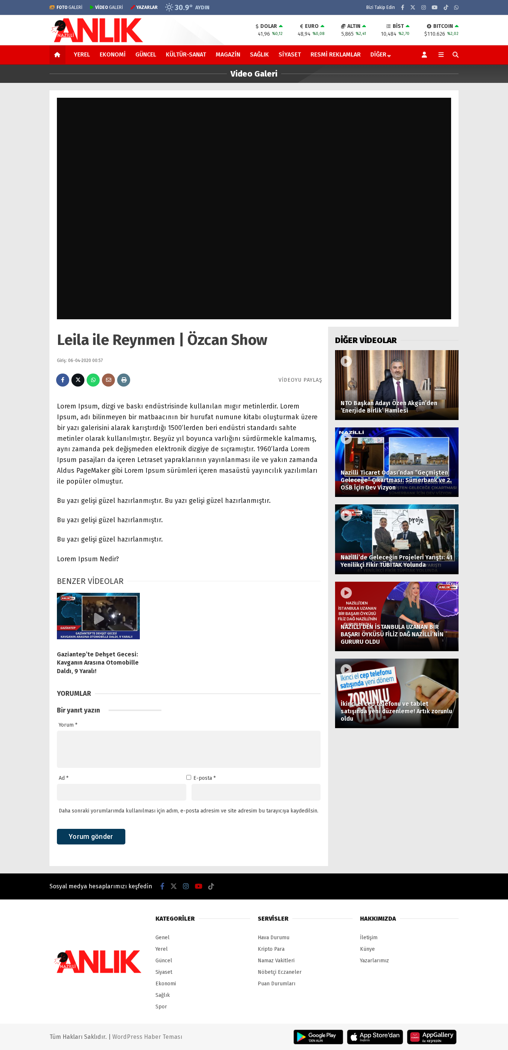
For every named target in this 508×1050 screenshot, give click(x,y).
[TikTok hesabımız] (446, 7)
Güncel (145, 54)
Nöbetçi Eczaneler (280, 972)
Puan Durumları (276, 983)
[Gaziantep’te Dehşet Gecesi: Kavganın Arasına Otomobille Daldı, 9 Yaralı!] (98, 619)
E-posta (204, 778)
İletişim (368, 937)
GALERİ (70, 7)
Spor (161, 1007)
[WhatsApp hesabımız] (456, 7)
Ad (63, 778)
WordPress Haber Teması (147, 1036)
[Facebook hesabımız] (402, 7)
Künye (367, 949)
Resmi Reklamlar (336, 54)
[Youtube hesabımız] (435, 7)
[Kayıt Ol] (426, 54)
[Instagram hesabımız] (423, 7)
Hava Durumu (273, 937)
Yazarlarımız (374, 960)
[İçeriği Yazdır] (123, 380)
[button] (58, 54)
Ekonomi (113, 54)
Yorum (68, 725)
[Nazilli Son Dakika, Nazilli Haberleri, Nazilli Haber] (98, 41)
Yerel (82, 54)
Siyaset (290, 54)
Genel (162, 937)
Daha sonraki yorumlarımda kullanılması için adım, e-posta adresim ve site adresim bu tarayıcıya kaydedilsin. (188, 811)
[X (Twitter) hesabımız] (412, 7)
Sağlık (259, 54)
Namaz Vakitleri (276, 960)
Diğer (378, 54)
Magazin (228, 54)
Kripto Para (271, 949)
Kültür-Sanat (186, 54)
